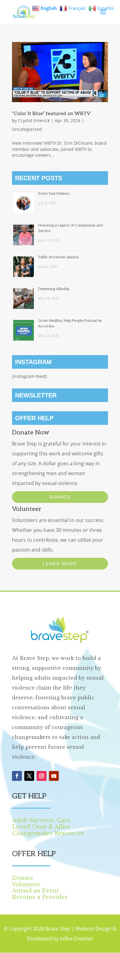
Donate (60, 497)
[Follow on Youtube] (54, 776)
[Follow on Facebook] (17, 776)
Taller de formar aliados (58, 257)
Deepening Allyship (53, 289)
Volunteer (26, 884)
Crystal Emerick (34, 120)
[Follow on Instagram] (41, 776)
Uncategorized (27, 129)
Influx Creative (76, 938)
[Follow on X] (29, 776)
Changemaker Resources (48, 833)
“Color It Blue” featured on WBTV (51, 114)
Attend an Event (35, 890)
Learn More (60, 563)
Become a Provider (40, 897)
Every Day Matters (54, 193)
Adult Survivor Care (41, 820)
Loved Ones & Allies (41, 826)
